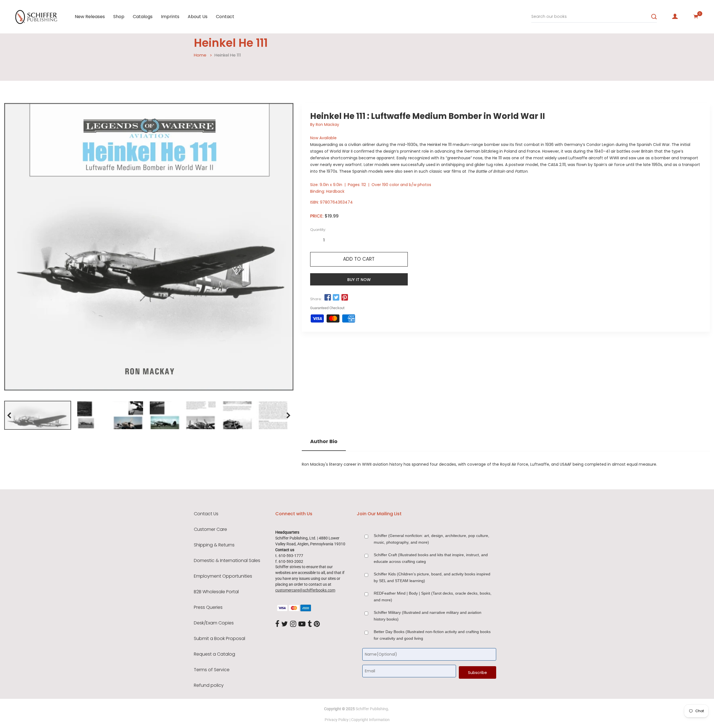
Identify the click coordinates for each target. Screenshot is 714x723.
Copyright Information (370, 719)
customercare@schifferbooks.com (305, 590)
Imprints (170, 16)
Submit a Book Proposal (219, 638)
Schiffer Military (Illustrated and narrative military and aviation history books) (427, 615)
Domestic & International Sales (227, 560)
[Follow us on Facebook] (327, 298)
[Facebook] (277, 624)
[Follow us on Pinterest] (344, 298)
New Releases (90, 16)
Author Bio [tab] (323, 441)
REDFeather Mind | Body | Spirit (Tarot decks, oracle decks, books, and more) (432, 596)
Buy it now (359, 279)
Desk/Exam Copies (214, 623)
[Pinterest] (317, 624)
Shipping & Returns (214, 545)
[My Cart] (696, 16)
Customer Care (210, 529)
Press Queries (208, 607)
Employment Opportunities (223, 576)
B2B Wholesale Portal (216, 592)
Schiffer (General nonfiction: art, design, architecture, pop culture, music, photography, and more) (431, 538)
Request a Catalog (214, 654)
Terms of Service (212, 670)
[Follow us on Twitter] (336, 298)
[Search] (654, 16)
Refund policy (209, 685)
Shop (118, 16)
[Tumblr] (310, 624)
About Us (198, 16)
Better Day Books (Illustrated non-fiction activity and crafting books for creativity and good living (432, 635)
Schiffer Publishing (372, 709)
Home (200, 55)
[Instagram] (293, 624)
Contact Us (206, 514)
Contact (225, 16)
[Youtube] (301, 624)
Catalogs (143, 16)
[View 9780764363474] (37, 415)
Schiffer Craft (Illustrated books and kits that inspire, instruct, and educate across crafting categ (431, 558)
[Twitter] (284, 624)
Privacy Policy (337, 719)
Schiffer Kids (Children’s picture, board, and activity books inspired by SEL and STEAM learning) (432, 577)
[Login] (675, 16)
